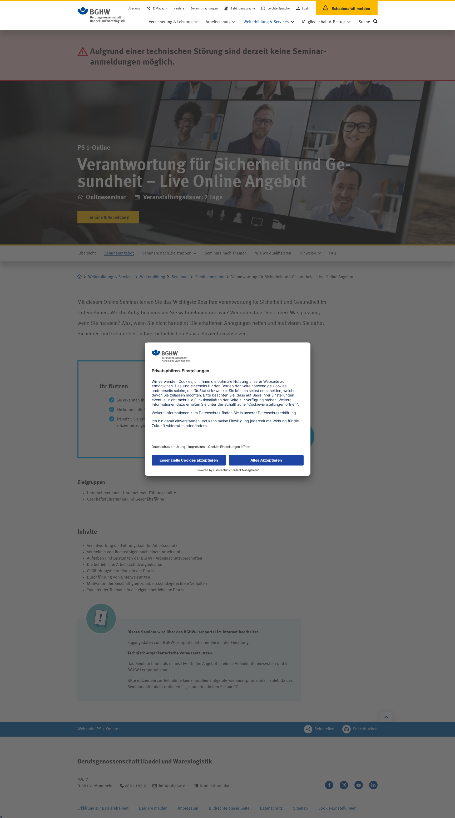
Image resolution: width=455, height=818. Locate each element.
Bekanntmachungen (204, 9)
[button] (368, 22)
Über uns (134, 9)
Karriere (179, 9)
